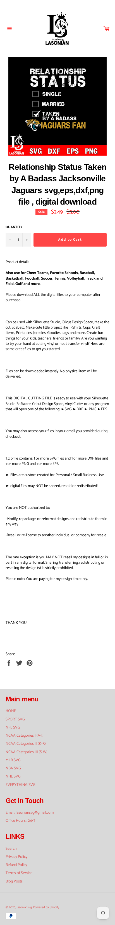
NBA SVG (13, 768)
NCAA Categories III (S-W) (26, 752)
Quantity (14, 227)
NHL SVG (13, 776)
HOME (11, 711)
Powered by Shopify (46, 907)
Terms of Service (19, 873)
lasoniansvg (24, 907)
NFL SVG (13, 727)
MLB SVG (13, 760)
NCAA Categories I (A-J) (25, 735)
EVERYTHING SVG (20, 785)
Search (11, 849)
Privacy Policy (16, 857)
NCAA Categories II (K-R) (26, 744)
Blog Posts (14, 881)
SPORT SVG (15, 719)
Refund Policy (16, 865)
